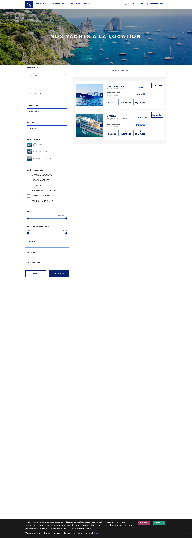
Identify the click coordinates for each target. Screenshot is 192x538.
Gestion (87, 3)
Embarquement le (36, 92)
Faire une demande (156, 3)
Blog (141, 3)
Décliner (144, 523)
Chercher (59, 273)
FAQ (133, 3)
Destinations (41, 3)
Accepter (159, 523)
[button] (47, 242)
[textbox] (48, 76)
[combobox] (47, 74)
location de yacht (57, 3)
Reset (35, 273)
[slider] (28, 218)
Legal (96, 533)
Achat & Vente (75, 3)
